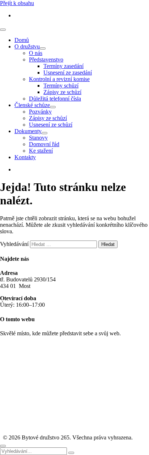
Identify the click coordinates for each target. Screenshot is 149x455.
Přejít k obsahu (17, 3)
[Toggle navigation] (3, 30)
